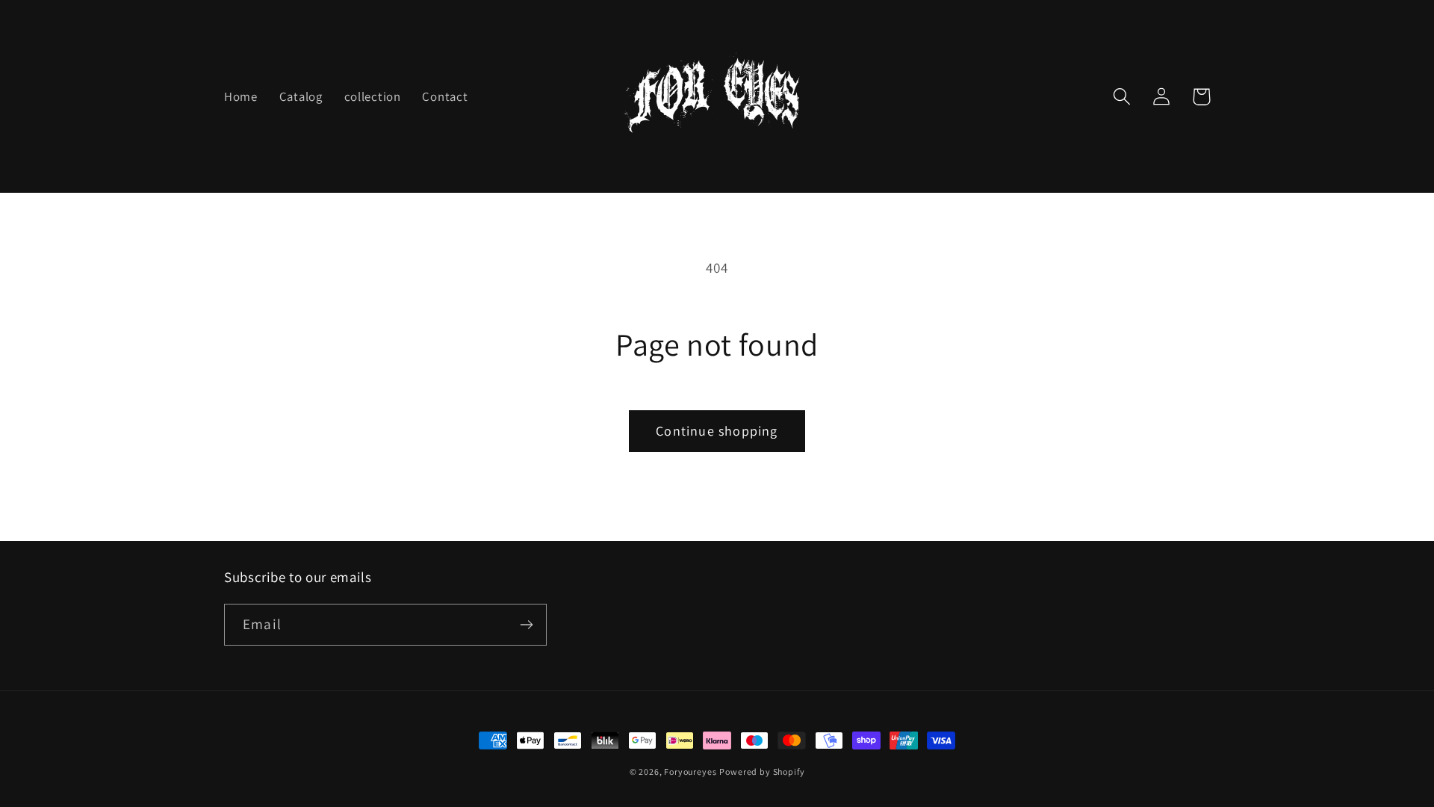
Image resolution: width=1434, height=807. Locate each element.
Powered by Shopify (761, 771)
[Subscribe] (526, 625)
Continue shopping (716, 430)
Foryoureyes (690, 771)
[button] (1122, 97)
